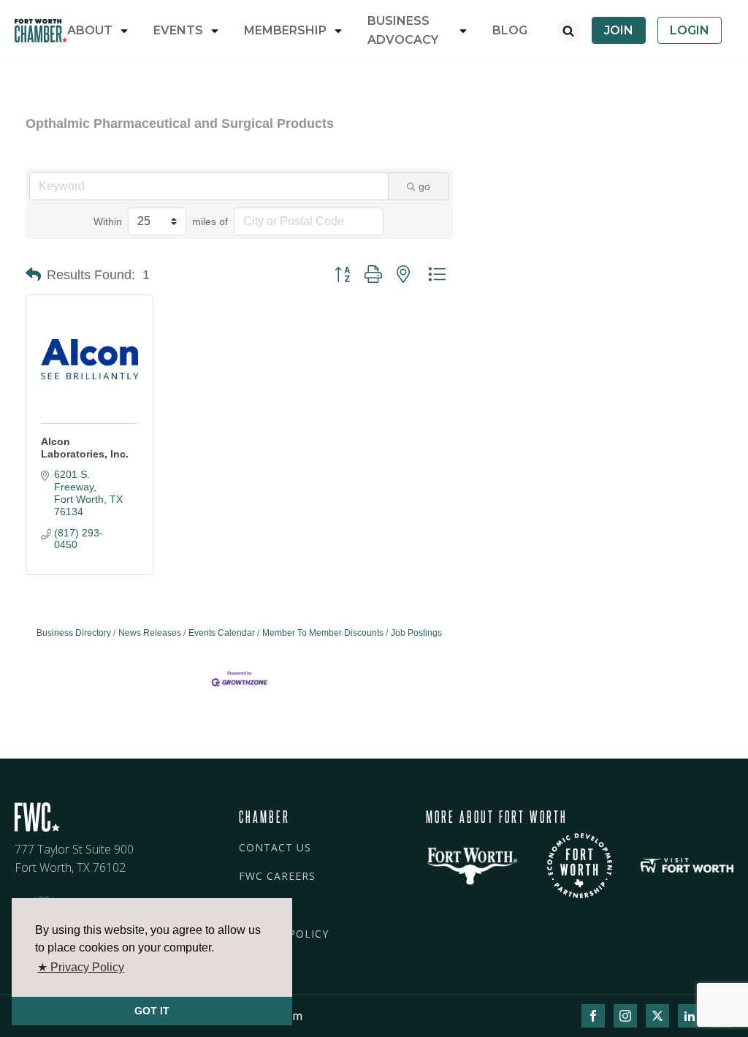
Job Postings (416, 633)
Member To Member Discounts (322, 633)
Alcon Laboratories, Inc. (85, 448)
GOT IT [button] (151, 1011)
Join (618, 30)
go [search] (424, 186)
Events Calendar (221, 633)
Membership (285, 30)
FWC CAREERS (277, 875)
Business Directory (74, 633)
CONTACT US (275, 847)
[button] (33, 274)
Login (689, 30)
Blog (509, 30)
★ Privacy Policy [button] (80, 967)
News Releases (149, 633)
